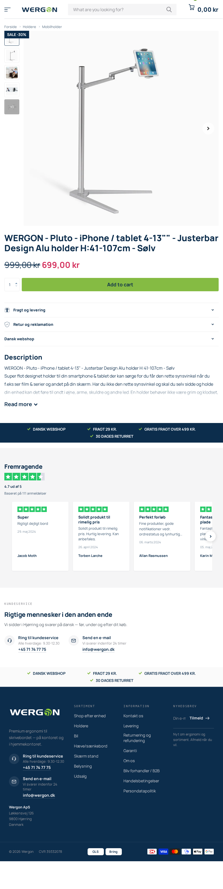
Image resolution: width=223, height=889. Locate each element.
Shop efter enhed (90, 715)
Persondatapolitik (139, 790)
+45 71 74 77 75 (32, 649)
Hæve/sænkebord (90, 746)
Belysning (83, 766)
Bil (76, 735)
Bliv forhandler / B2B (141, 770)
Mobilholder (52, 26)
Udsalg (80, 776)
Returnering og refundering (137, 737)
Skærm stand (86, 756)
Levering (131, 725)
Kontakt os (133, 715)
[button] (208, 128)
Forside (10, 26)
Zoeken (169, 9)
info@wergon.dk (98, 649)
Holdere (29, 26)
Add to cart (120, 284)
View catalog (7, 9)
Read (18, 404)
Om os (129, 760)
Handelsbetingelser (141, 780)
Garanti (130, 750)
